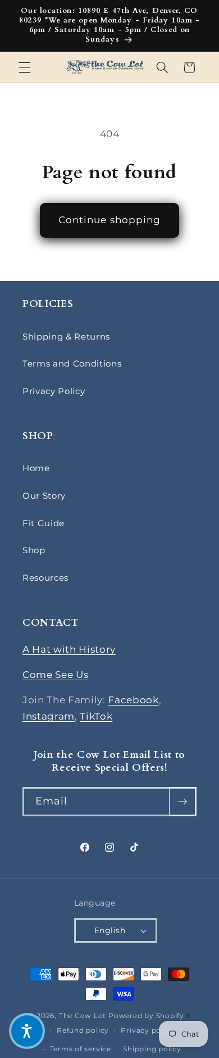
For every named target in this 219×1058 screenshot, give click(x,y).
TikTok (96, 716)
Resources (45, 577)
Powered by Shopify (149, 1015)
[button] (24, 67)
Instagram (48, 716)
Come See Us (55, 674)
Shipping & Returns (66, 336)
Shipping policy (152, 1049)
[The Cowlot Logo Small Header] (105, 67)
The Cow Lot (82, 1015)
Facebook (133, 700)
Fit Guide (43, 523)
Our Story (44, 495)
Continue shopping (109, 219)
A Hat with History (69, 649)
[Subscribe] (182, 801)
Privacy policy (147, 1030)
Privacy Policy (53, 391)
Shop (33, 550)
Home (36, 468)
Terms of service (80, 1049)
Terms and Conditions (71, 363)
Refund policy (83, 1030)
